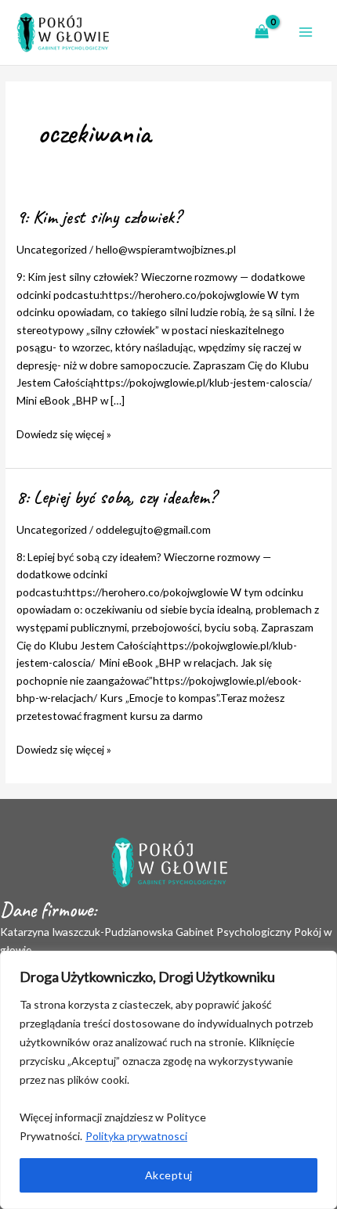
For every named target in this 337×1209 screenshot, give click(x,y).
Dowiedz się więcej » (63, 433)
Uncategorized (51, 249)
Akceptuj (169, 1175)
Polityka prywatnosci (136, 1135)
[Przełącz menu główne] (306, 32)
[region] (168, 1080)
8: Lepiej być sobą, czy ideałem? (116, 497)
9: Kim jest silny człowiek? (98, 216)
